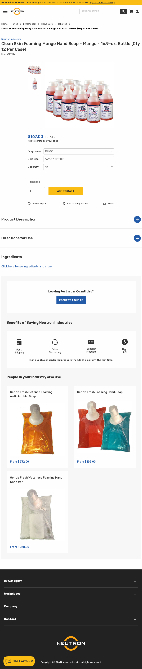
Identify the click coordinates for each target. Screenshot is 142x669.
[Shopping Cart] (131, 11)
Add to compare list (77, 203)
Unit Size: (33, 159)
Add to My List (39, 203)
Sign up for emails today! (102, 2)
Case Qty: (33, 166)
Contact (10, 619)
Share (110, 203)
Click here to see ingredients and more (26, 266)
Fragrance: (34, 151)
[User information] (137, 11)
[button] (19, 661)
